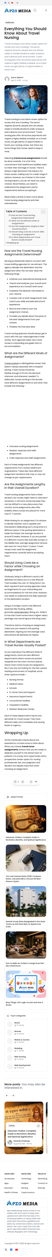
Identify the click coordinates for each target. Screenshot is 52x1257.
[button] (17, 3)
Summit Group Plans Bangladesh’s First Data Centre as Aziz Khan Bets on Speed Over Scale (25, 924)
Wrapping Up (13, 243)
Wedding (18, 1048)
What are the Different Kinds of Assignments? (25, 222)
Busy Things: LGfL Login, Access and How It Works (24, 1003)
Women (17, 1031)
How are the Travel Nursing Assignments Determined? (23, 216)
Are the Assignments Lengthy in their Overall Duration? (28, 227)
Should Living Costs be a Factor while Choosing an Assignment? (28, 233)
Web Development (22, 1065)
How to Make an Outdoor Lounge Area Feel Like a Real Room (25, 964)
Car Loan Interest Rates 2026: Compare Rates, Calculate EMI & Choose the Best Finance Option (23, 879)
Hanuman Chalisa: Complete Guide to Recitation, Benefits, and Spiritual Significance (26, 838)
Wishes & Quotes (22, 1040)
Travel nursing (11, 363)
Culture (12, 1126)
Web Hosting (20, 1057)
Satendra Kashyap (21, 1141)
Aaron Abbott (17, 77)
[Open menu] (46, 10)
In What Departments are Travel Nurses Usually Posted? (26, 238)
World (17, 1023)
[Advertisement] (26, 416)
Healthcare (10, 22)
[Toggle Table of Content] (42, 212)
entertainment (21, 612)
